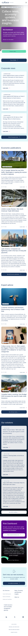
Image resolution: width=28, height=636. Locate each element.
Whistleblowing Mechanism (14, 629)
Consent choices (14, 632)
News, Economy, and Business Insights (19, 592)
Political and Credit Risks (7, 599)
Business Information (6, 596)
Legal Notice (13, 624)
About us (17, 597)
